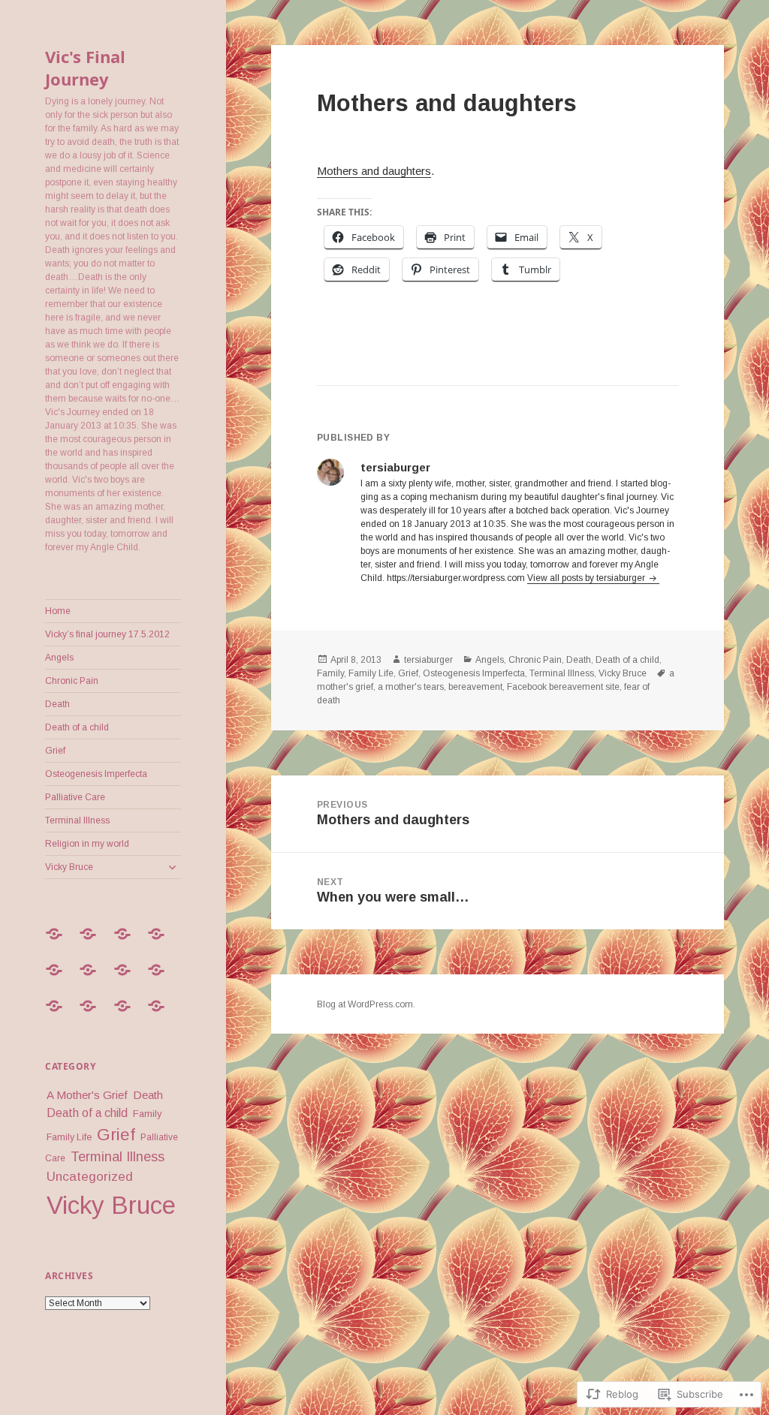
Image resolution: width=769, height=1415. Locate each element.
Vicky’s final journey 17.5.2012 (107, 634)
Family (147, 1113)
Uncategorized (90, 1176)
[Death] (59, 979)
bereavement (475, 687)
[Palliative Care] (59, 1015)
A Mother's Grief (87, 1094)
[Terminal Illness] (93, 1015)
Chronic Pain (71, 681)
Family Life (69, 1137)
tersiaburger (428, 660)
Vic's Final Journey (85, 67)
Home (58, 611)
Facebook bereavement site (563, 687)
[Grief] (127, 979)
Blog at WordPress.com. (366, 1004)
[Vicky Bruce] (161, 1015)
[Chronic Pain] (161, 943)
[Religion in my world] (127, 1015)
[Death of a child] (93, 979)
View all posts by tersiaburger (587, 578)
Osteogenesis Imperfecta (96, 774)
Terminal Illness (77, 820)
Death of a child (77, 727)
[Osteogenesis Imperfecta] (161, 979)
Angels (59, 657)
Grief (55, 750)
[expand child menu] (172, 867)
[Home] (59, 943)
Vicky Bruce (69, 867)
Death (57, 704)
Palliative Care (75, 797)
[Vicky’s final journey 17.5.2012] (93, 943)
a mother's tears (411, 687)
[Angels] (127, 943)
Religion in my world (87, 843)
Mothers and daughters (374, 170)
